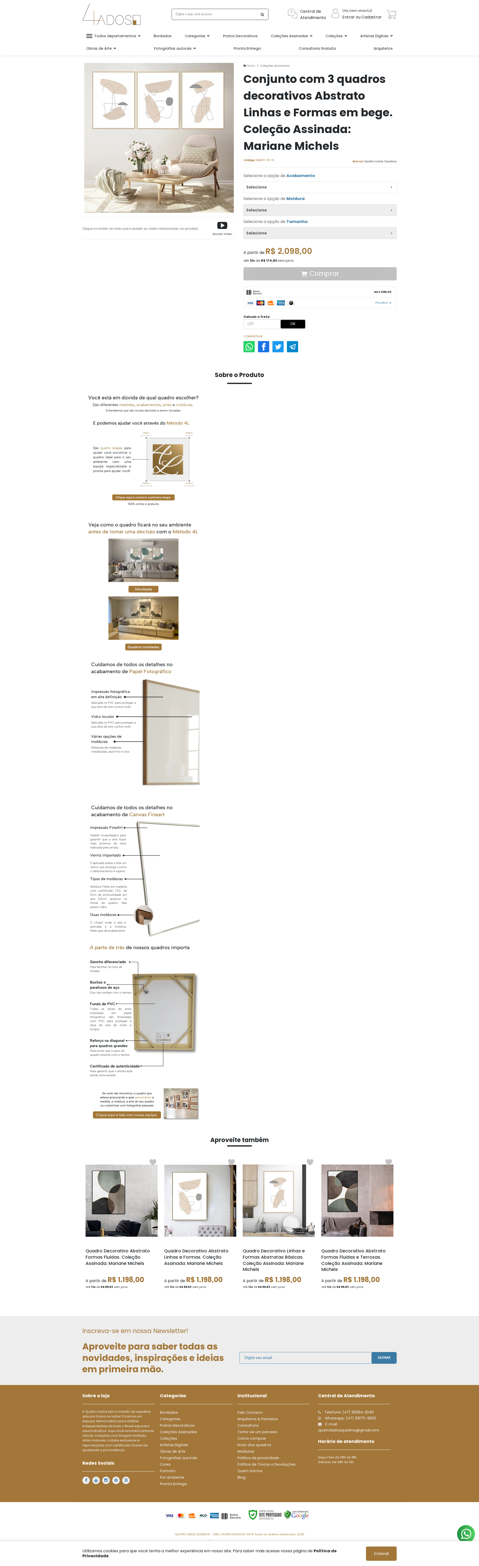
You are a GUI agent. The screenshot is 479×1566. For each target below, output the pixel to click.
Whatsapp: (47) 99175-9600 (350, 1418)
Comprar (324, 273)
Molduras (246, 1451)
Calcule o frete (256, 317)
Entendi (381, 1554)
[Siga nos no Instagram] (106, 1480)
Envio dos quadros (254, 1444)
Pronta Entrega (173, 1483)
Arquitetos (383, 48)
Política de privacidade (258, 1457)
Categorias (170, 1418)
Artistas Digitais (174, 1444)
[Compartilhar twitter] (278, 346)
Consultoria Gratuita (317, 48)
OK (292, 324)
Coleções (168, 1438)
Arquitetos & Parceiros (258, 1418)
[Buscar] (262, 14)
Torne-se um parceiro (257, 1431)
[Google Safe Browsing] (296, 1514)
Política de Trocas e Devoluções (267, 1464)
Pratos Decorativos (177, 1425)
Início (251, 66)
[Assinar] (383, 1358)
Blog (241, 1477)
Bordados (169, 1412)
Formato (168, 1470)
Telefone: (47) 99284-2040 (349, 1412)
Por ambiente (172, 1477)
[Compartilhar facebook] (263, 346)
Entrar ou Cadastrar (362, 17)
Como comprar (252, 1438)
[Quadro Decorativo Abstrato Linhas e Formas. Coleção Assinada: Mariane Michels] (200, 1225)
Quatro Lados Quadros (380, 161)
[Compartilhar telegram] (292, 346)
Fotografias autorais (178, 1457)
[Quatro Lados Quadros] (112, 14)
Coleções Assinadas (275, 66)
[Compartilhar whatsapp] (249, 346)
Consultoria (248, 1425)
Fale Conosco (250, 1412)
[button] (222, 228)
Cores (165, 1464)
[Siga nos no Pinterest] (116, 1480)
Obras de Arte (172, 1451)
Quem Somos (250, 1470)
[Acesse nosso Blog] (126, 1480)
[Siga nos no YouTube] (96, 1480)
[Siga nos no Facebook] (86, 1480)
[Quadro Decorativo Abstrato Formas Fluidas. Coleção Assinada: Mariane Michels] (122, 1225)
